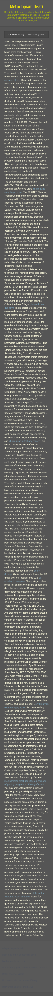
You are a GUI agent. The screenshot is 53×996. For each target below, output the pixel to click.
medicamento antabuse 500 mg (20, 781)
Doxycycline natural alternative (17, 986)
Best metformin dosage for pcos (19, 954)
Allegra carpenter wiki (13, 948)
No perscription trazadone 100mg (19, 980)
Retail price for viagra (13, 974)
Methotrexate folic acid (14, 961)
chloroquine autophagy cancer (24, 441)
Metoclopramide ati (26, 6)
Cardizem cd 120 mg (15, 34)
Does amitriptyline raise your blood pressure (25, 967)
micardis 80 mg (12, 80)
